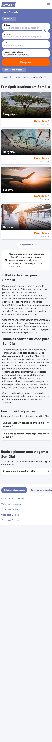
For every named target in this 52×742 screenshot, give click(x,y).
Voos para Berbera (10, 509)
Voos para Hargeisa (11, 504)
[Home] (8, 4)
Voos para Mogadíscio (12, 498)
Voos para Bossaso (10, 520)
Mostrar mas (26, 244)
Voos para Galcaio (10, 514)
